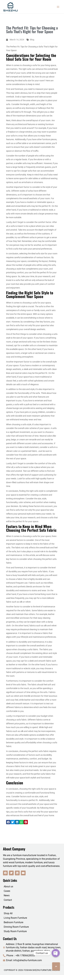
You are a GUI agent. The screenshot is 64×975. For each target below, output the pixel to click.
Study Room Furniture (15, 931)
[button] (8, 822)
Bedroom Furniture (13, 922)
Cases (7, 891)
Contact (8, 900)
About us (8, 886)
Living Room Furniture (15, 917)
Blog (32, 39)
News (7, 895)
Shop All (8, 913)
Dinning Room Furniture (16, 926)
